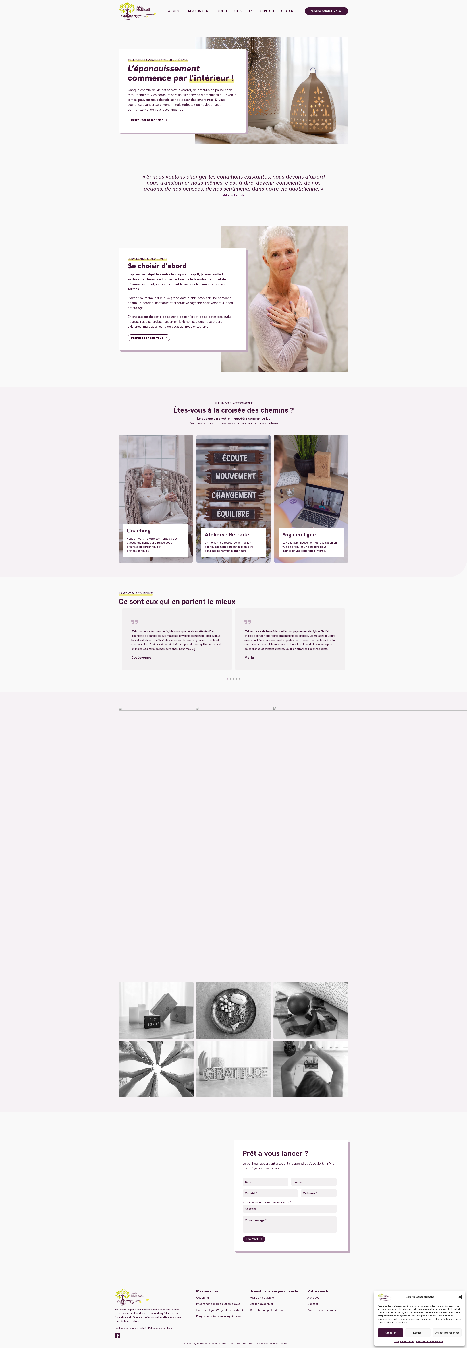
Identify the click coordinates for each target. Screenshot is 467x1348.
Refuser (418, 1333)
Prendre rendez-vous (325, 11)
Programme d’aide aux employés (218, 1304)
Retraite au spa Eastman (266, 1310)
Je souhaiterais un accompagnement (266, 1202)
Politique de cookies (404, 1341)
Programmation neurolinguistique (218, 1316)
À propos (175, 11)
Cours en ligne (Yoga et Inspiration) (219, 1310)
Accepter (390, 1333)
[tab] (227, 679)
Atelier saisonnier (261, 1304)
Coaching (202, 1297)
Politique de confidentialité (429, 1341)
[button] (460, 1297)
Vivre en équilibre (262, 1297)
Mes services (198, 11)
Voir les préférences (447, 1333)
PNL (251, 11)
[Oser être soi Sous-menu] (241, 11)
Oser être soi (228, 11)
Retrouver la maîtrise (147, 120)
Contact (267, 11)
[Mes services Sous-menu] (211, 11)
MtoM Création (280, 1343)
